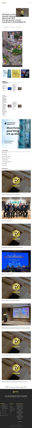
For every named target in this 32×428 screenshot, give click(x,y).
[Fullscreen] (21, 66)
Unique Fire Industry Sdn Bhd (6, 156)
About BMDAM (6, 27)
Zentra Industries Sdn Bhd (6, 158)
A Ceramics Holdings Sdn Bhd (6, 161)
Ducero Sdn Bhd (4, 165)
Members (11, 407)
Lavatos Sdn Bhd (4, 154)
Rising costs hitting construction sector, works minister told (11, 194)
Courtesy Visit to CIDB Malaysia (6, 220)
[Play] (3, 66)
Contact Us (11, 410)
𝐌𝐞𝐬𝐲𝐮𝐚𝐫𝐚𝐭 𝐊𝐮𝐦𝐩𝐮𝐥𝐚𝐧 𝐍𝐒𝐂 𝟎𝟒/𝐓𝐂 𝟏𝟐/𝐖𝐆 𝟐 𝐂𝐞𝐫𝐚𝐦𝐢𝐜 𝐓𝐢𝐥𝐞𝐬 (11, 355)
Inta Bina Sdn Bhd (4, 163)
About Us (11, 406)
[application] (12, 49)
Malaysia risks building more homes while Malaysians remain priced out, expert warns (14, 381)
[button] (30, 3)
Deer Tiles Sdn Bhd (5, 159)
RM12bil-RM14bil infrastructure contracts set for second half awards (12, 247)
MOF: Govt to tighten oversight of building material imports (11, 300)
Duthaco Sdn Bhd (4, 152)
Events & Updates (12, 409)
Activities (12, 27)
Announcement (18, 27)
